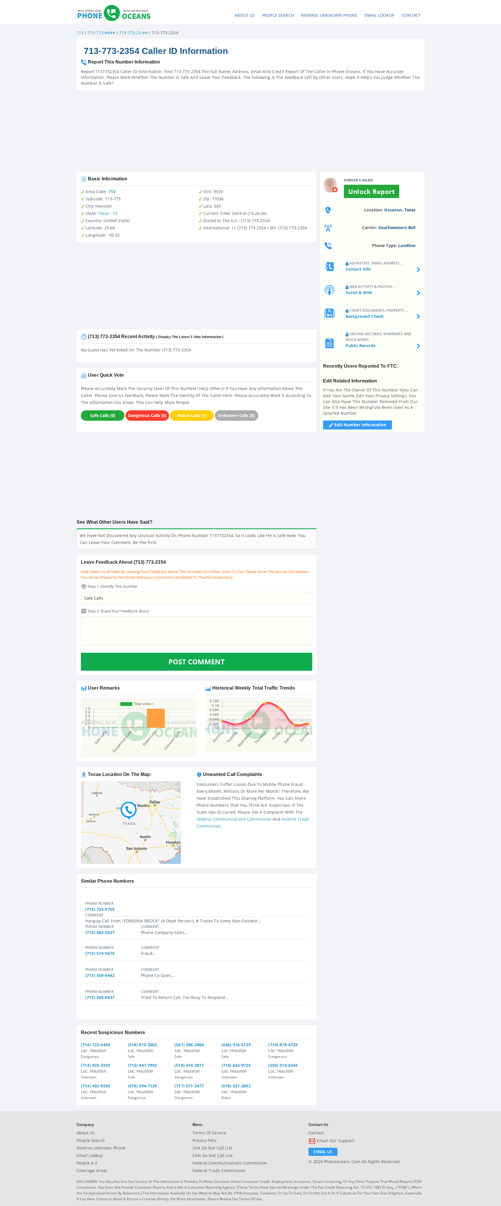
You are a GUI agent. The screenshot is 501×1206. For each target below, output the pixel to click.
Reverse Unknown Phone (329, 15)
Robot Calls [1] (191, 415)
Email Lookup (380, 15)
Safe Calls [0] (102, 415)
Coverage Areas (92, 1170)
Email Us (322, 1151)
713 (80, 32)
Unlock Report (371, 191)
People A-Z (87, 1163)
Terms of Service (209, 1133)
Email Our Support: (335, 1140)
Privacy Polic (205, 1140)
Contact (411, 15)
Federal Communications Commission (234, 819)
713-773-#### (101, 32)
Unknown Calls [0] (236, 415)
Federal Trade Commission (219, 1170)
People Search (278, 15)
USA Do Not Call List (212, 1148)
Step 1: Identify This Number (112, 586)
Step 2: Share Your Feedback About (118, 611)
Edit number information (359, 424)
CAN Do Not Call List (213, 1155)
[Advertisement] (250, 131)
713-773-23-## (133, 32)
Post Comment (196, 661)
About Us (245, 15)
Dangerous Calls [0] (147, 415)
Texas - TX (107, 213)
